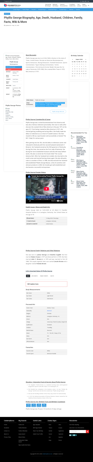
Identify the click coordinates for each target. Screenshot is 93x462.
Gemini (50, 431)
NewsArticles (84, 5)
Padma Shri (21, 424)
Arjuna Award (22, 434)
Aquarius (60, 437)
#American (7, 13)
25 (13, 71)
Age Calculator (36, 424)
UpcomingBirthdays (48, 5)
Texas (17, 75)
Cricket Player (16, 9)
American (49, 310)
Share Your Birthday (38, 431)
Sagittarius (61, 431)
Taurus (50, 427)
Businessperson (14, 64)
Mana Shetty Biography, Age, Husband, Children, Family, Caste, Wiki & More (82, 174)
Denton (14, 75)
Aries (50, 424)
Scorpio (60, 427)
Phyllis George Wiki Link (58, 111)
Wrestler (33, 9)
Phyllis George (14, 62)
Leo (50, 437)
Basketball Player (52, 9)
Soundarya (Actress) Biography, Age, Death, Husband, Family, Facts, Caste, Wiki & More (81, 152)
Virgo (50, 440)
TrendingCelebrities (72, 5)
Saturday (14, 73)
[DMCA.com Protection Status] (73, 435)
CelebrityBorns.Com (47, 454)
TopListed (79, 5)
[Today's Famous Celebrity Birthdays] (12, 5)
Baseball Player (42, 9)
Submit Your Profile (38, 434)
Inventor (78, 9)
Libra (59, 424)
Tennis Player (25, 9)
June (15, 71)
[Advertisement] (46, 39)
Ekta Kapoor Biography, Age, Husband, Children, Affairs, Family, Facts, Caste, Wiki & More (82, 163)
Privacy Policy (7, 437)
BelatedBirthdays (55, 5)
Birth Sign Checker (37, 427)
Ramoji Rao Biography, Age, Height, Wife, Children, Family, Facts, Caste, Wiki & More (82, 139)
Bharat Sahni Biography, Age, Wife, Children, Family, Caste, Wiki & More (82, 184)
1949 (17, 71)
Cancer (14, 85)
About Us (6, 434)
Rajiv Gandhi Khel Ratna (24, 445)
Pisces (60, 440)
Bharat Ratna (22, 437)
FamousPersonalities (64, 5)
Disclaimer (6, 427)
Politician (71, 9)
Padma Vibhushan (23, 431)
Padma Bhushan (23, 427)
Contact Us (7, 431)
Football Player (63, 9)
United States (15, 79)
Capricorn (60, 434)
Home (5, 424)
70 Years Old (15, 81)
